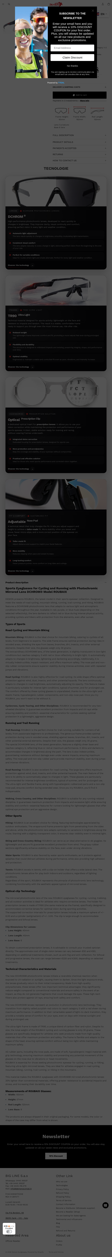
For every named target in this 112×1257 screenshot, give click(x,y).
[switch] (9, 1231)
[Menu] (13, 1224)
